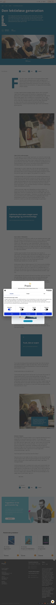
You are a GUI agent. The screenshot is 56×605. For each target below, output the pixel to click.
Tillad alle (44, 313)
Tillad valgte (28, 313)
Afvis (12, 313)
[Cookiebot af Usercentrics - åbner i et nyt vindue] (47, 290)
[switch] (21, 309)
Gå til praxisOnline (28, 321)
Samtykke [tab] (12, 293)
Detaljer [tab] (28, 293)
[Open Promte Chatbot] (52, 601)
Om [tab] (44, 293)
